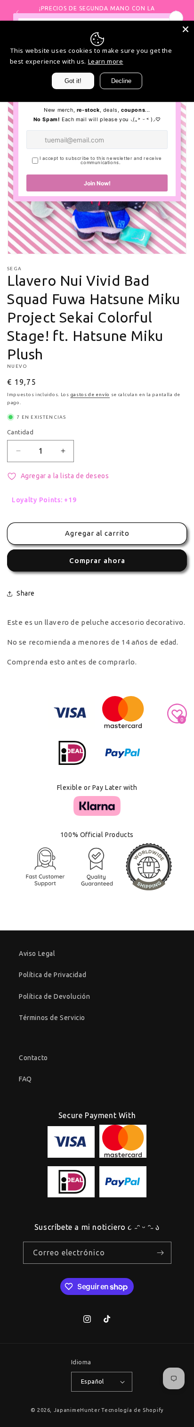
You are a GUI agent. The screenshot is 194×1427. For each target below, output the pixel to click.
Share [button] (25, 593)
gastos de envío (90, 394)
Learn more (105, 61)
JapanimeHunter (77, 1410)
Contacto (33, 1058)
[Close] (185, 29)
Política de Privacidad (52, 975)
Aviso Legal (37, 953)
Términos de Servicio (52, 1017)
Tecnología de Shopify (132, 1410)
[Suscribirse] (160, 1253)
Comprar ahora (97, 560)
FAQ (25, 1079)
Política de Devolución (54, 996)
